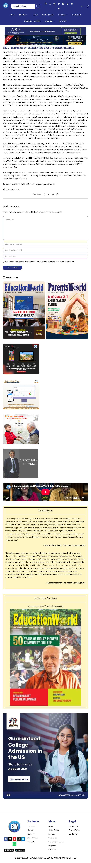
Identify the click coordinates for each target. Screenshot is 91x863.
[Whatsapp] (67, 4)
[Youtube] (54, 4)
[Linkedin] (63, 4)
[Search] (37, 6)
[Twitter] (45, 194)
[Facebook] (46, 4)
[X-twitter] (50, 4)
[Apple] (72, 4)
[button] (81, 6)
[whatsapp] (56, 194)
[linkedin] (53, 194)
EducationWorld (29, 858)
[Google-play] (59, 9)
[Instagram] (59, 4)
